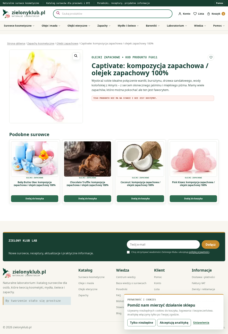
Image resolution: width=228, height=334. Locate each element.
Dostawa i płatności (203, 277)
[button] (76, 56)
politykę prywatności (199, 252)
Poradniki (121, 289)
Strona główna (16, 43)
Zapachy (83, 295)
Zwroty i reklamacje (203, 289)
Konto (157, 283)
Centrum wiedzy (126, 277)
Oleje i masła (86, 283)
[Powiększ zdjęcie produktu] (46, 86)
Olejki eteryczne (87, 289)
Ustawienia (201, 323)
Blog (118, 313)
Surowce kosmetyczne (91, 277)
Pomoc (219, 3)
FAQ (118, 295)
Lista (157, 289)
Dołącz (211, 245)
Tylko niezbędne (141, 323)
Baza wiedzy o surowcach (131, 283)
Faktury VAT (198, 283)
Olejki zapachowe (67, 43)
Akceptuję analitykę (174, 323)
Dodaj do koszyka (34, 198)
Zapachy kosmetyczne (40, 43)
